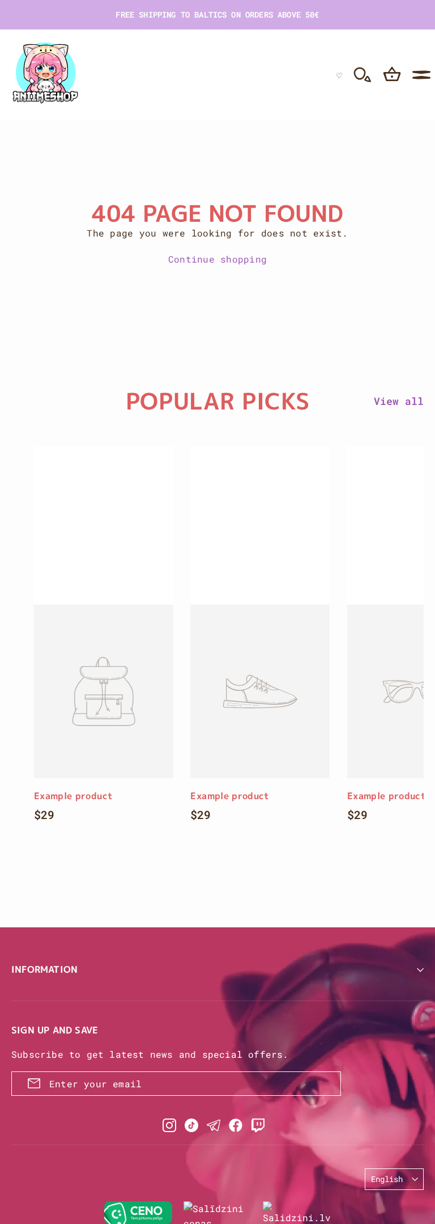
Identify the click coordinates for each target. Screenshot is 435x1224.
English (387, 1179)
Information (44, 969)
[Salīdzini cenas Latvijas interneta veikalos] (217, 1212)
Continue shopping (217, 259)
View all (399, 401)
